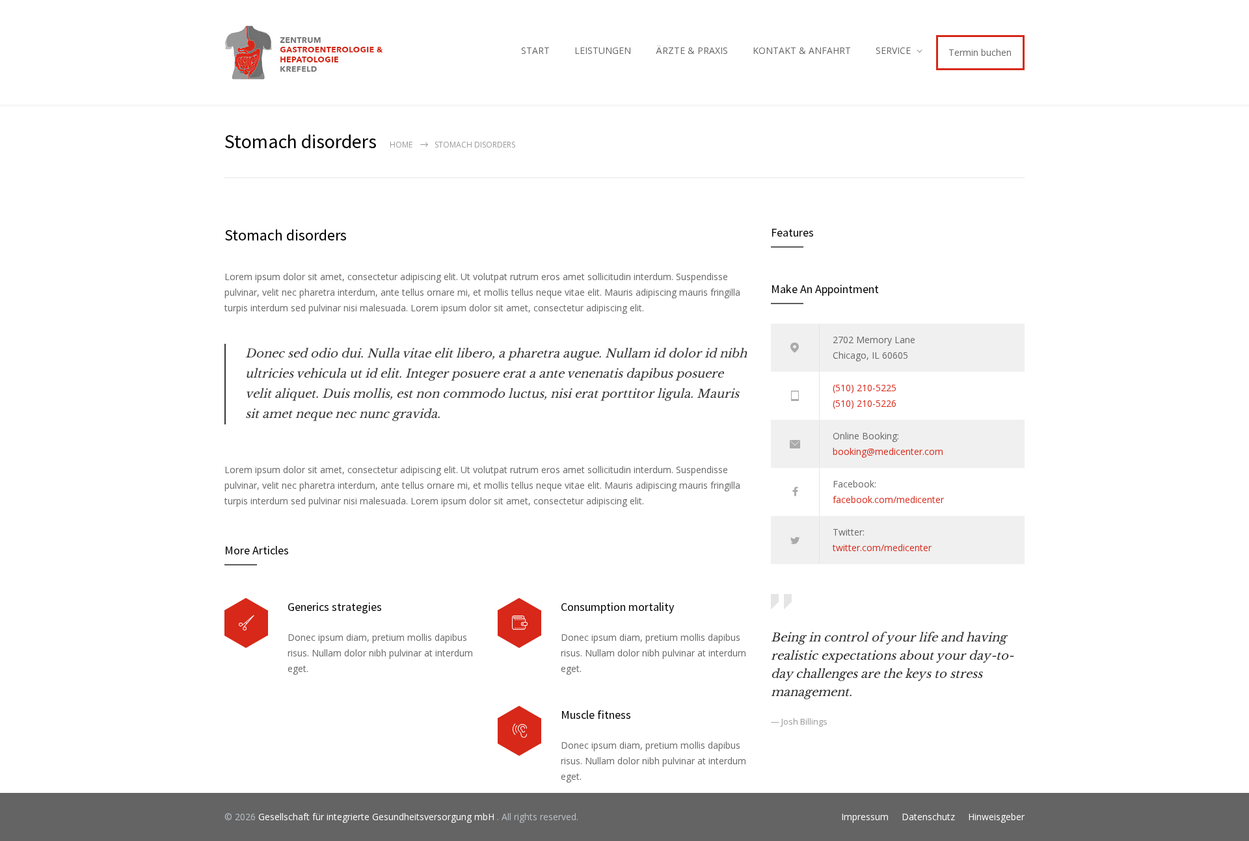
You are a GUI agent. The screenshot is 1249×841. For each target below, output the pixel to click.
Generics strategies (335, 606)
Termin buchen (980, 52)
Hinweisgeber (996, 816)
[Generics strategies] (246, 623)
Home (401, 144)
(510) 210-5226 (864, 403)
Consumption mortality (617, 606)
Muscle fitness (596, 714)
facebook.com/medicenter (888, 499)
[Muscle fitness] (519, 731)
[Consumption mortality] (519, 623)
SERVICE (893, 50)
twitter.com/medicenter (882, 547)
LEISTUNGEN (602, 50)
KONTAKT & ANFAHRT (802, 50)
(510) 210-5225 (864, 388)
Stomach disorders (285, 235)
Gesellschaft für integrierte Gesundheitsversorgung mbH (377, 816)
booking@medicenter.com (888, 451)
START (535, 50)
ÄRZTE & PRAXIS (692, 50)
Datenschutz (928, 816)
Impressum (865, 816)
